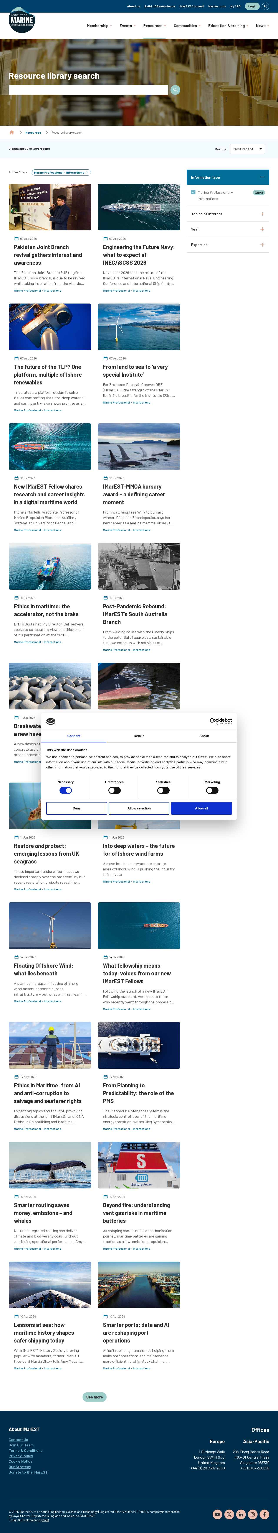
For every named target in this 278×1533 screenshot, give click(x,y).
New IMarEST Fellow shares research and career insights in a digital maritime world (49, 494)
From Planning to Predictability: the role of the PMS (138, 1093)
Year (195, 229)
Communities (185, 25)
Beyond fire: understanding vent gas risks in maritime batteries (136, 1212)
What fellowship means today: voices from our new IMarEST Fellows (137, 973)
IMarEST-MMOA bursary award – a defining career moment (134, 494)
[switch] (114, 790)
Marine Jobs (217, 6)
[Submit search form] (175, 90)
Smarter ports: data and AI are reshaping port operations (136, 1332)
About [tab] (204, 736)
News (261, 25)
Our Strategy (20, 1466)
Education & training (226, 25)
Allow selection (139, 808)
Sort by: (221, 149)
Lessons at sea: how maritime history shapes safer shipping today (44, 1332)
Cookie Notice (21, 1461)
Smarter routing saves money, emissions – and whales (43, 1212)
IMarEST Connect (191, 6)
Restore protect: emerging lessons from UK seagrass (46, 853)
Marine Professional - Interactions (230, 195)
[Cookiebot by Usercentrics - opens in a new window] (213, 721)
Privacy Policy (21, 1455)
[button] (265, 6)
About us (133, 6)
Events (126, 25)
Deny (77, 808)
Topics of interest (206, 213)
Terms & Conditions (26, 1450)
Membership (97, 25)
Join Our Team (21, 1445)
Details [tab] (139, 736)
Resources (152, 25)
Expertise (199, 244)
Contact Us (18, 1439)
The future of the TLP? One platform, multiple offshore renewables (48, 374)
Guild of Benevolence (159, 6)
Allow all (201, 808)
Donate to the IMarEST (28, 1472)
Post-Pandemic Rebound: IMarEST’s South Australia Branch (135, 614)
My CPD (235, 6)
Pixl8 (45, 1520)
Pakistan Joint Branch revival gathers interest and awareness (48, 254)
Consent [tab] (73, 736)
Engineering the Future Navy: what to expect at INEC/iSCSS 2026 (139, 254)
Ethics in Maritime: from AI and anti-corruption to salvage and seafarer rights (48, 1093)
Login (252, 6)
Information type (205, 177)
